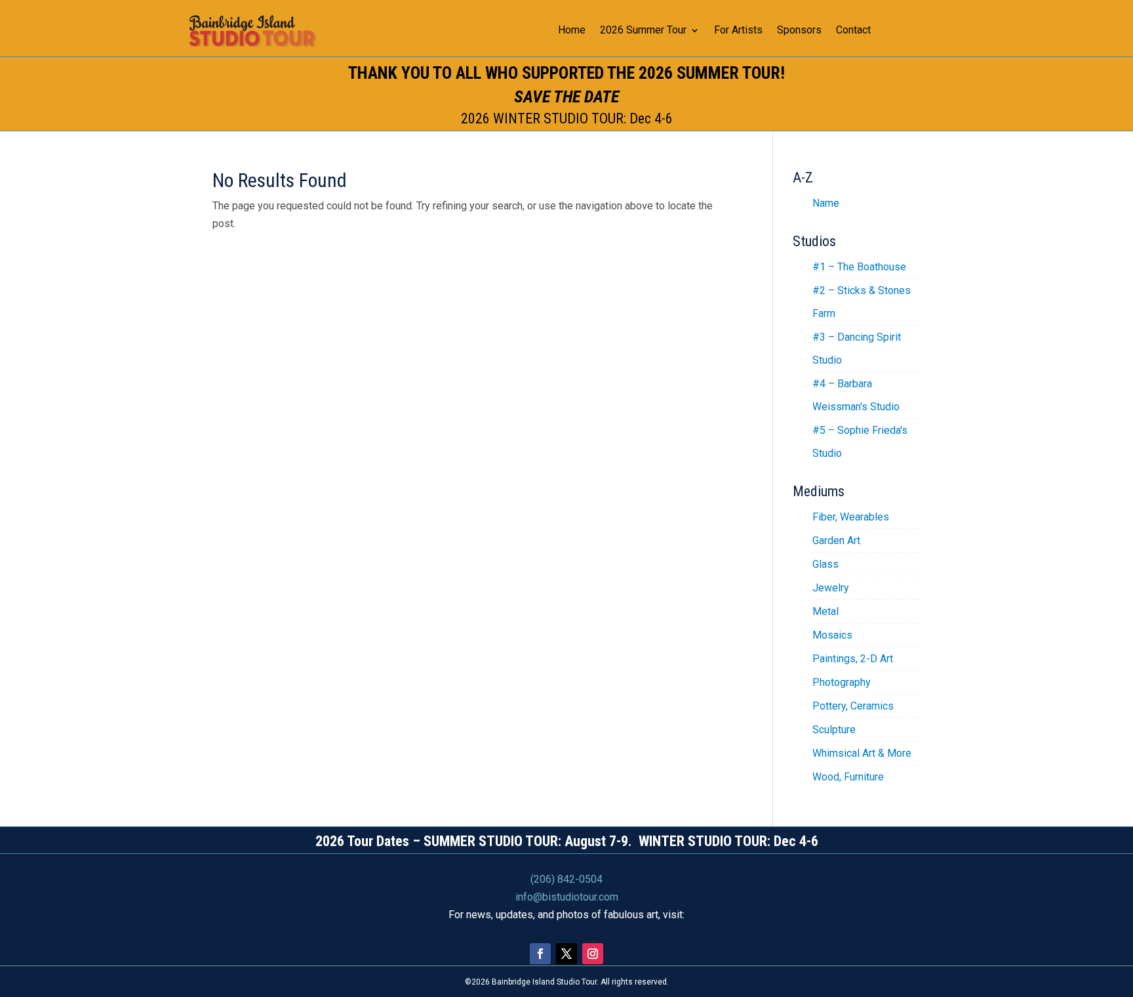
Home (572, 31)
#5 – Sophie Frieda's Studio (859, 441)
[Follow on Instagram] (592, 953)
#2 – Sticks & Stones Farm (861, 302)
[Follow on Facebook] (540, 953)
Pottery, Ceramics (853, 706)
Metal (825, 611)
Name (825, 203)
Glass (825, 564)
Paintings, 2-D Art (852, 658)
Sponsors (799, 31)
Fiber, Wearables (850, 517)
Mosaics (832, 635)
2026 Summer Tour (643, 31)
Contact (853, 31)
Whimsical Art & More (861, 753)
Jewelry (830, 588)
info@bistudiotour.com (566, 897)
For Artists (738, 31)
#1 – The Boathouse (859, 267)
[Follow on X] (566, 953)
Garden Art (836, 540)
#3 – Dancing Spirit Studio (856, 348)
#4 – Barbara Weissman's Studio (856, 395)
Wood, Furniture (848, 777)
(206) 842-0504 (566, 879)
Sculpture (834, 729)
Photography (841, 682)
